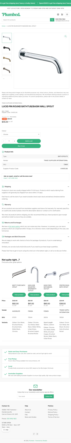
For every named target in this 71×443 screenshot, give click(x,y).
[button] (6, 117)
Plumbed (31, 440)
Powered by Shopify (41, 440)
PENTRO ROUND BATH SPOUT (64, 286)
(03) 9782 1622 (11, 419)
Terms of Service (53, 417)
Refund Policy (52, 412)
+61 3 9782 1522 (13, 178)
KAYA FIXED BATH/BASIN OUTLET (48, 287)
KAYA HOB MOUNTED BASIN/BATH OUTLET (32, 287)
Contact (27, 412)
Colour (4, 131)
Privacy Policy (52, 410)
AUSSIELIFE (16, 311)
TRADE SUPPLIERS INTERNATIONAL (12, 103)
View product (19, 295)
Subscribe (48, 396)
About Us (28, 410)
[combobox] (28, 20)
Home (3, 26)
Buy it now (21, 146)
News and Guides (30, 417)
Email (5, 178)
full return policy (14, 226)
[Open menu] (67, 14)
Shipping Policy (53, 415)
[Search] (52, 19)
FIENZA (30, 311)
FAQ (26, 415)
